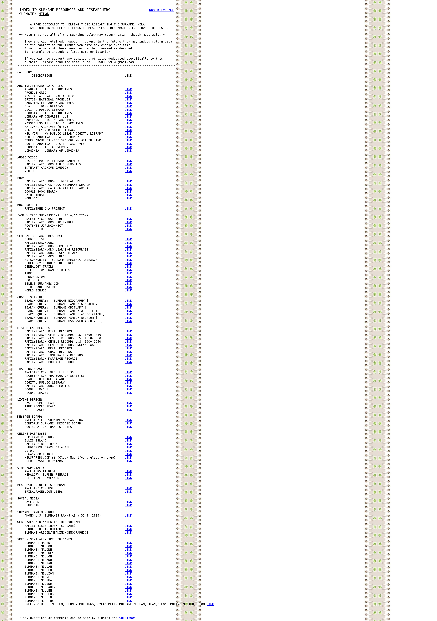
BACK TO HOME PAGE (161, 10)
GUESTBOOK (127, 618)
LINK (128, 89)
